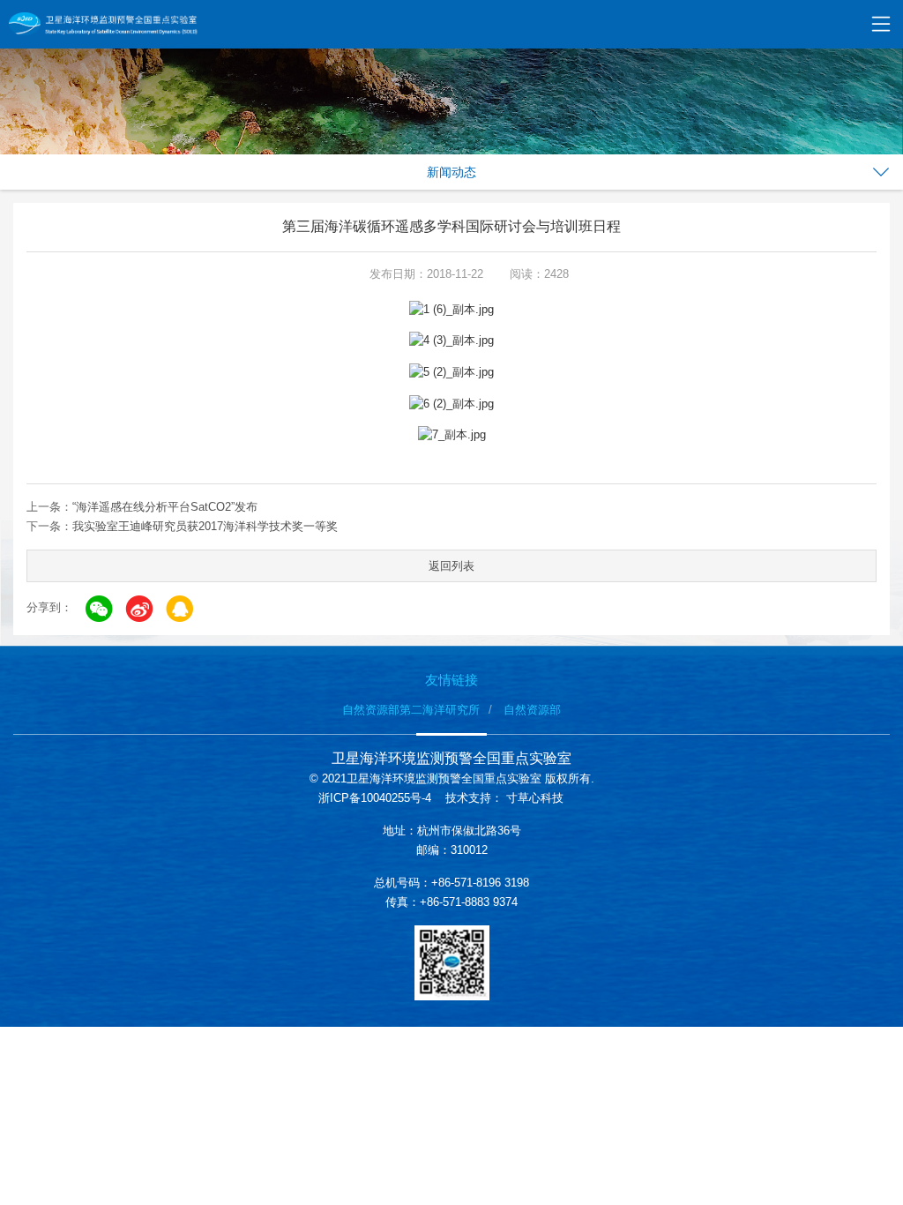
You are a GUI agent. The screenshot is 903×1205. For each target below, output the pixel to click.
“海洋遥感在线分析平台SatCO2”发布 (164, 506)
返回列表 (451, 566)
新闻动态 (451, 172)
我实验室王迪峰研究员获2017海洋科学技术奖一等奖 (205, 526)
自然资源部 (532, 709)
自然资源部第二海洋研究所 (411, 709)
